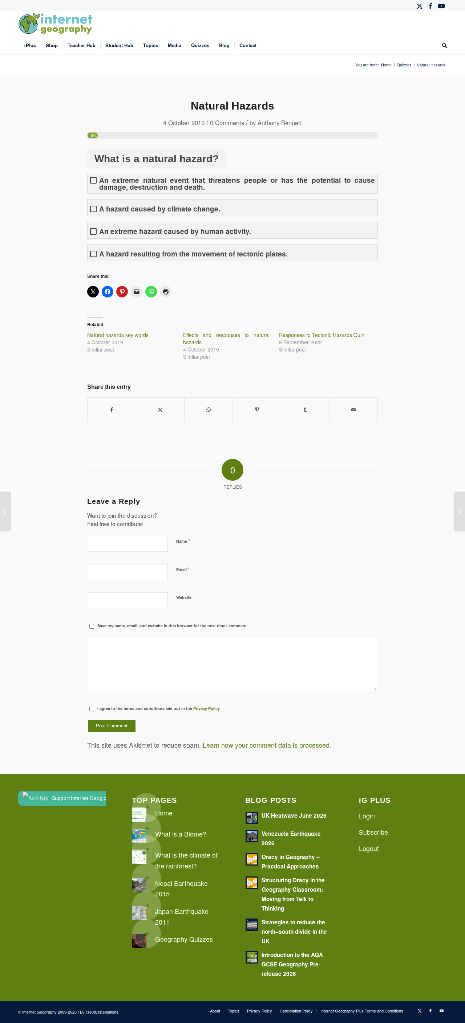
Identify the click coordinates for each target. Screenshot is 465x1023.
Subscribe (373, 832)
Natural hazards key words (118, 334)
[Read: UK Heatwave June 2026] (251, 818)
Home (164, 812)
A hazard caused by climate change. (159, 208)
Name (183, 540)
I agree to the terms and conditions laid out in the (158, 708)
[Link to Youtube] (441, 5)
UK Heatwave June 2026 (294, 815)
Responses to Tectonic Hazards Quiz (321, 334)
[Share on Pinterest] (257, 410)
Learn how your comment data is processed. (267, 744)
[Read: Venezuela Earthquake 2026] (251, 836)
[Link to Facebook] (430, 5)
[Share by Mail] (353, 410)
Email (183, 569)
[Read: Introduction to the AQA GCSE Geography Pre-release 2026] (251, 957)
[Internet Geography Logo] (56, 23)
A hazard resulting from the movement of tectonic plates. (193, 253)
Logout (369, 848)
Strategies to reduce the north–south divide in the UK (294, 931)
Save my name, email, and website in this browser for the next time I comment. (172, 625)
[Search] (442, 45)
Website (183, 597)
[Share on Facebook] (112, 410)
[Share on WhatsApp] (208, 410)
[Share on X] (160, 410)
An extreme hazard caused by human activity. (175, 231)
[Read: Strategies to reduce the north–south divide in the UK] (251, 924)
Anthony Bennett (280, 122)
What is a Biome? (180, 833)
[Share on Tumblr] (305, 410)
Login (367, 815)
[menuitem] (29, 45)
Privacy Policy (206, 708)
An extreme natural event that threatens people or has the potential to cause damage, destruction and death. (237, 183)
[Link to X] (419, 5)
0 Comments (227, 122)
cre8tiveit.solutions (102, 1012)
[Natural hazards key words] (5, 511)
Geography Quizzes (184, 939)
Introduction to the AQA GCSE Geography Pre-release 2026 (292, 964)
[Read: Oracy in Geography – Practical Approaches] (251, 859)
